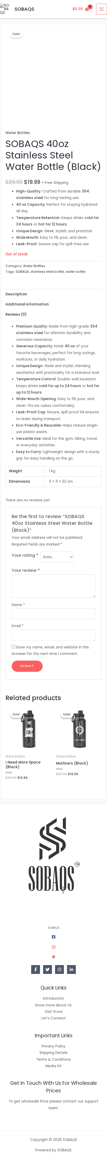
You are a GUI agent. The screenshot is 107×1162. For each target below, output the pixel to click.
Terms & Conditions (53, 1059)
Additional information (27, 304)
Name (18, 604)
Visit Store (54, 1011)
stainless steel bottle (47, 271)
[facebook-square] (54, 937)
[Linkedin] (71, 969)
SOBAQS (24, 9)
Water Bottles (17, 132)
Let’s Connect (53, 1018)
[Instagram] (59, 969)
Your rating (25, 555)
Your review (26, 570)
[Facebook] (35, 969)
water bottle (75, 271)
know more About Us (53, 1005)
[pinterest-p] (54, 957)
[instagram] (54, 947)
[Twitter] (47, 969)
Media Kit (53, 1066)
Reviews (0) (15, 314)
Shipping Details (53, 1052)
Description (16, 294)
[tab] (53, 294)
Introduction (53, 998)
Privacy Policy (53, 1046)
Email (18, 625)
